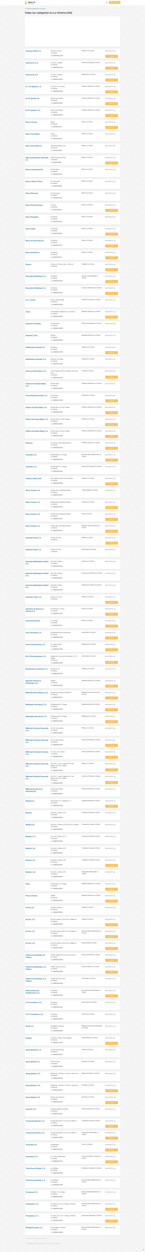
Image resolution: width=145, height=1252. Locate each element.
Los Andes (29, 1238)
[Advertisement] (72, 31)
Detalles (111, 56)
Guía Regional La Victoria (40, 1238)
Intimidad (56, 1243)
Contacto (50, 1243)
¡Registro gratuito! (114, 2)
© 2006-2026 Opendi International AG (36, 1243)
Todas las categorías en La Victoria (35, 8)
